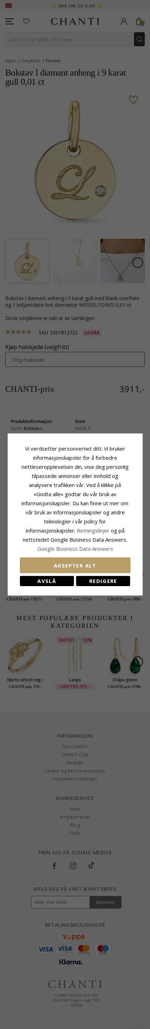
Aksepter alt (75, 565)
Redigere (103, 580)
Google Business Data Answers (75, 548)
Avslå (46, 580)
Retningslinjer (94, 530)
